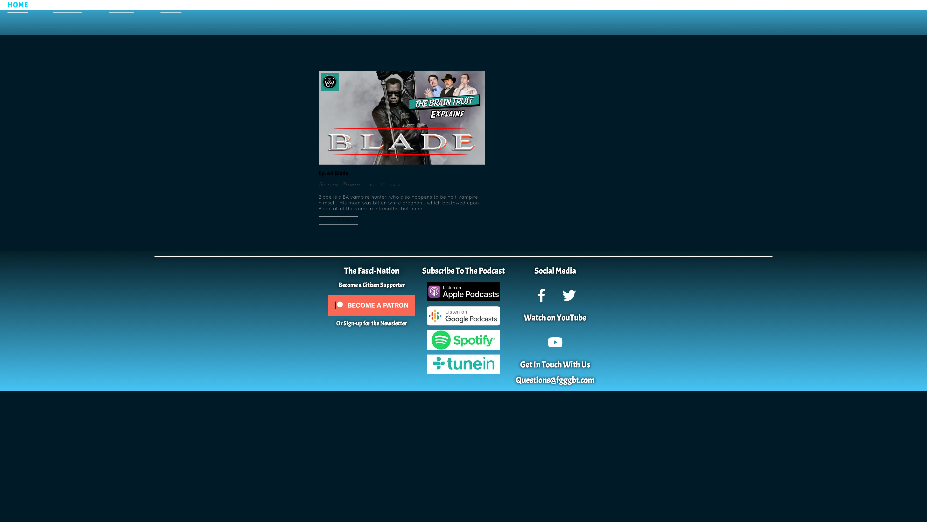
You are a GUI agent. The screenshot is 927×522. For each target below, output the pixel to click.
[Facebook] (541, 295)
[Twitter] (569, 295)
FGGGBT (394, 185)
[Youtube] (555, 342)
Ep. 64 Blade (333, 173)
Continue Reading (340, 219)
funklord (331, 185)
